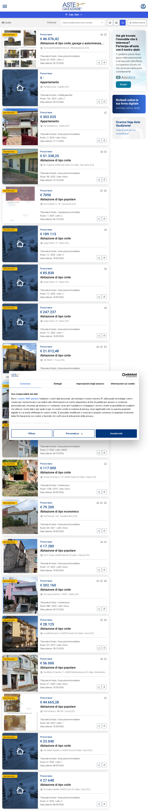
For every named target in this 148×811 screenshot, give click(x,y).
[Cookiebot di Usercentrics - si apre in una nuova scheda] (124, 375)
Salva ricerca (138, 22)
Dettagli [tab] (58, 383)
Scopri (123, 84)
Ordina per (51, 22)
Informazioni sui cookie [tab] (123, 383)
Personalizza (72, 433)
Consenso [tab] (25, 383)
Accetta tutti (116, 433)
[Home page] (74, 6)
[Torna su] (141, 804)
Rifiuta (31, 433)
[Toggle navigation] (5, 6)
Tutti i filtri (74, 14)
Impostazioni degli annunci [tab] (90, 383)
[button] (99, 62)
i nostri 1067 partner (28, 398)
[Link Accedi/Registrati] (143, 6)
